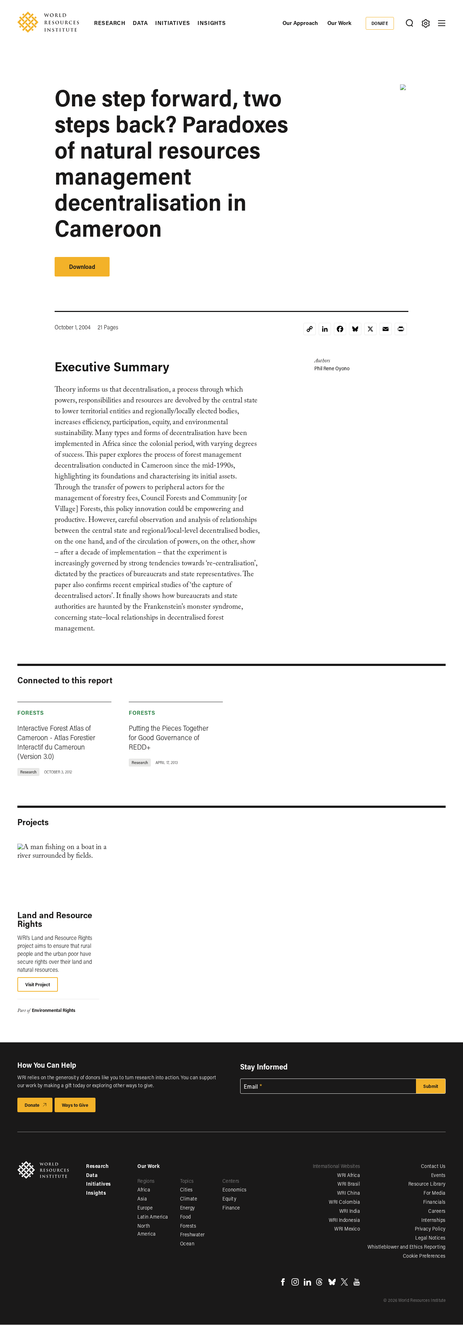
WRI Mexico (347, 1228)
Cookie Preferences (424, 1255)
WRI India (349, 1210)
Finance (231, 1207)
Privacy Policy (430, 1228)
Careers (437, 1210)
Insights (211, 23)
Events (438, 1175)
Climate (188, 1198)
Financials (434, 1201)
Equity (229, 1198)
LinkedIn (307, 1282)
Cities (186, 1189)
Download (82, 266)
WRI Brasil (348, 1183)
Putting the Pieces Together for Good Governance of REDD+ (168, 737)
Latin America (152, 1216)
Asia (142, 1198)
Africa (143, 1189)
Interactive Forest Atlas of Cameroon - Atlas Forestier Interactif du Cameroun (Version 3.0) (56, 742)
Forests (30, 712)
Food (185, 1216)
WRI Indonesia (344, 1219)
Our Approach (300, 22)
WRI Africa (348, 1175)
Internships (433, 1219)
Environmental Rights (53, 1010)
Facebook (282, 1282)
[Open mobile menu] (442, 23)
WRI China (348, 1192)
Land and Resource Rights (54, 919)
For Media (435, 1192)
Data (140, 23)
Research (110, 23)
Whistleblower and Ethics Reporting (407, 1246)
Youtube (356, 1282)
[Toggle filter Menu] (425, 23)
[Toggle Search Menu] (409, 23)
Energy (187, 1207)
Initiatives (172, 23)
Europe (145, 1207)
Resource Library (427, 1183)
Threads (319, 1282)
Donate (379, 23)
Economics (234, 1189)
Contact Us (433, 1165)
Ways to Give (75, 1105)
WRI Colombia (344, 1201)
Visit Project (37, 984)
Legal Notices (430, 1237)
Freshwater (192, 1234)
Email (251, 1086)
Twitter (344, 1282)
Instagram (295, 1282)
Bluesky (332, 1282)
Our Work (339, 22)
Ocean (187, 1243)
